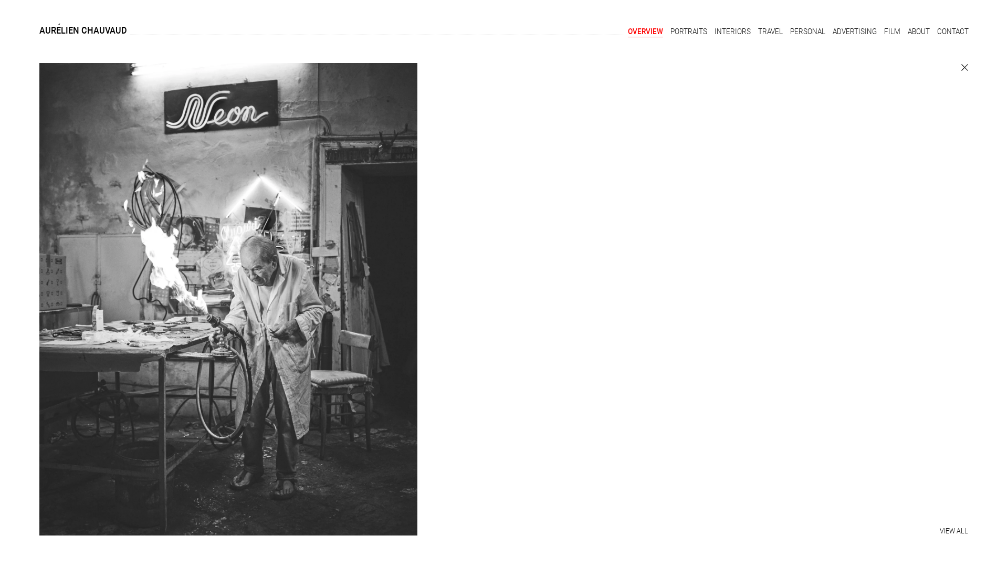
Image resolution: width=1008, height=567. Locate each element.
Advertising (855, 31)
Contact (953, 31)
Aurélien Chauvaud (83, 30)
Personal (807, 31)
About (919, 31)
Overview (645, 31)
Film (892, 31)
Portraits (688, 31)
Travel (770, 31)
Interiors (733, 31)
